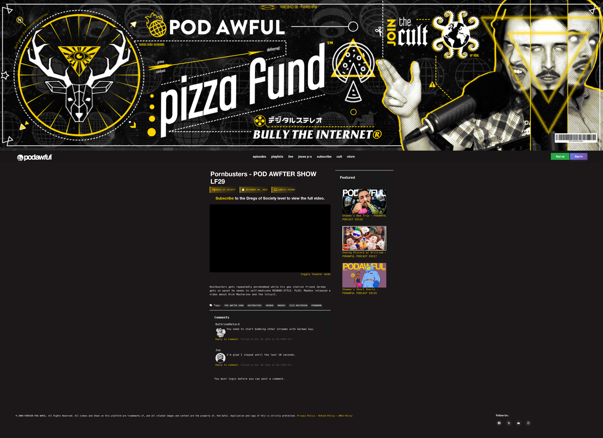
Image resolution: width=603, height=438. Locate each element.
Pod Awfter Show (234, 305)
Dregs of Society (225, 189)
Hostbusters (254, 305)
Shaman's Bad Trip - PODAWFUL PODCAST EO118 (364, 217)
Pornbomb (316, 305)
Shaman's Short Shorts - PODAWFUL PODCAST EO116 (360, 291)
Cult (339, 156)
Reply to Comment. (227, 339)
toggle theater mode (316, 274)
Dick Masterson (298, 305)
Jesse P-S (305, 156)
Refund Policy (327, 415)
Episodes (259, 156)
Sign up (560, 156)
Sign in (579, 156)
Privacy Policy (306, 415)
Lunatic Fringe (286, 189)
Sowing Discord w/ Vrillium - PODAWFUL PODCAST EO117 (364, 254)
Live (290, 156)
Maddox (281, 305)
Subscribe (324, 156)
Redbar (269, 305)
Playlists (277, 156)
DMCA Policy (345, 415)
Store (351, 156)
